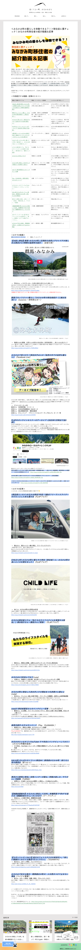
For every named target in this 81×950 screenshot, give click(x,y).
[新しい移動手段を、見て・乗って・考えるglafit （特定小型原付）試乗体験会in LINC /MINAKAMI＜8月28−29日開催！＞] (40, 926)
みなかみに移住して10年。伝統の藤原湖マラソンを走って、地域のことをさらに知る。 (14, 938)
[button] (27, 16)
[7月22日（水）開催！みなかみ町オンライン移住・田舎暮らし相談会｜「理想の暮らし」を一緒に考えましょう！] (66, 926)
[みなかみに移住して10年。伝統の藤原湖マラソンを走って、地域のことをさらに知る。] (14, 926)
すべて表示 (75, 917)
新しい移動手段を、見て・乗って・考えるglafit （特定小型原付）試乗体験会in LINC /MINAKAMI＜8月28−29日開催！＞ (40, 938)
